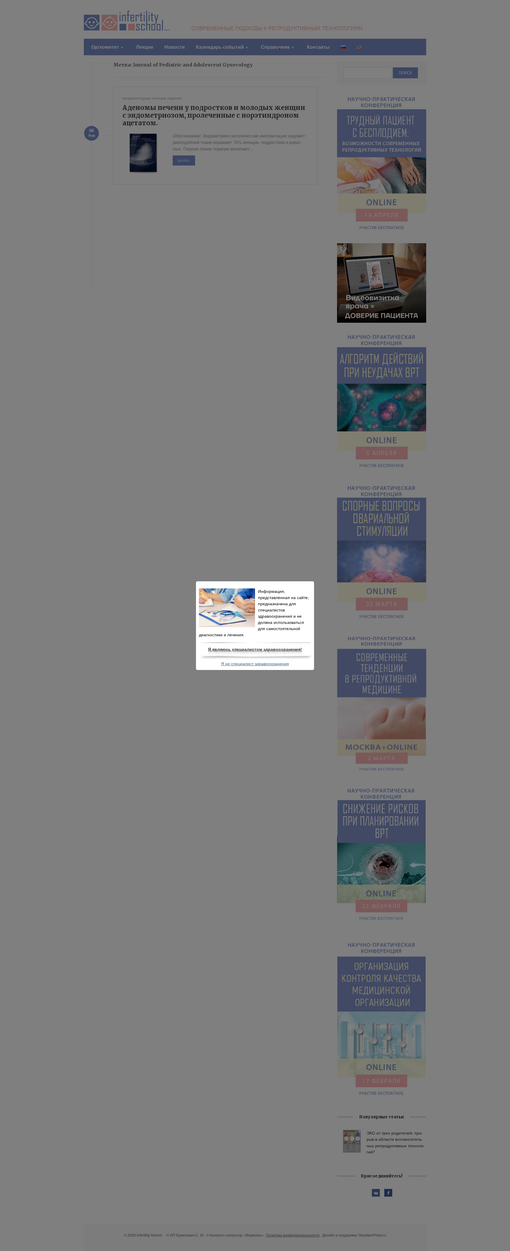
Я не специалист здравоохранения (255, 663)
